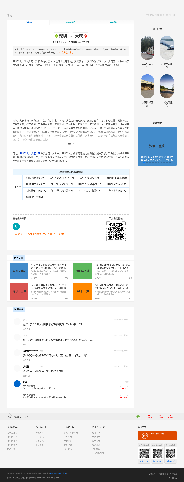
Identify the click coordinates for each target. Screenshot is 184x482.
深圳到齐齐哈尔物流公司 (90, 184)
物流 (9, 15)
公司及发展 (12, 433)
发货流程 (96, 437)
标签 (166, 474)
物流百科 (40, 433)
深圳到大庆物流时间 (31, 388)
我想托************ (30, 351)
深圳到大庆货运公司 (29, 153)
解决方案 (11, 449)
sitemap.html (44, 478)
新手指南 (96, 441)
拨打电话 (171, 418)
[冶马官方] (17, 383)
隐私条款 (18, 478)
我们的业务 (12, 437)
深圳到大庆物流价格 (47, 388)
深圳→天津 (82, 271)
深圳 (26, 417)
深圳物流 (173, 474)
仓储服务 (152, 474)
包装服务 (96, 449)
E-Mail (160, 418)
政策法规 (40, 441)
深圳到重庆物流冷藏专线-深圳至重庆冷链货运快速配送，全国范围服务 (49, 268)
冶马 (25, 382)
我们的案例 (12, 445)
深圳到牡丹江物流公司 (35, 190)
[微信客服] (138, 416)
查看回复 (26, 329)
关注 (114, 22)
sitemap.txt (34, 478)
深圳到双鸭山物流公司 (90, 190)
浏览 (72, 22)
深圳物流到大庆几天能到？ (33, 397)
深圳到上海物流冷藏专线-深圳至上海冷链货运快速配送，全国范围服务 (49, 288)
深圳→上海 (19, 291)
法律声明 (10, 478)
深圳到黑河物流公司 (35, 184)
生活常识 (40, 445)
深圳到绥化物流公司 (116, 190)
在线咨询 (149, 418)
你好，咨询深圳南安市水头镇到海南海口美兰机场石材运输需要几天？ (58, 340)
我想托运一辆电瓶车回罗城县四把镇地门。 (45, 371)
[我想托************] (17, 352)
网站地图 (25, 478)
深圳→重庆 (19, 271)
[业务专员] (16, 226)
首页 (9, 417)
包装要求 (68, 449)
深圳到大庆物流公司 (35, 178)
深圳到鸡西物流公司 (116, 184)
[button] (144, 162)
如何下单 (96, 433)
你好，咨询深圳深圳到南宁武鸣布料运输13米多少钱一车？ (53, 324)
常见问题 (96, 445)
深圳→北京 (82, 291)
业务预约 (68, 445)
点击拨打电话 (67, 52)
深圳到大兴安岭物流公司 (62, 178)
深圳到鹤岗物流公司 (89, 178)
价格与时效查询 (71, 433)
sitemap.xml (54, 478)
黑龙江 (17, 187)
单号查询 (68, 437)
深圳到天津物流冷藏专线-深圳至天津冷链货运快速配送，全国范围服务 (112, 268)
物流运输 (18, 417)
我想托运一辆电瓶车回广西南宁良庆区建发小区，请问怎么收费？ (56, 355)
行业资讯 (40, 437)
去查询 (124, 389)
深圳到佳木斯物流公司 (62, 184)
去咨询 (124, 398)
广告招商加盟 (98, 453)
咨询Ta (29, 22)
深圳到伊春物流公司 (35, 197)
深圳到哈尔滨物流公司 (116, 178)
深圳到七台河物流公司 (62, 190)
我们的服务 (12, 441)
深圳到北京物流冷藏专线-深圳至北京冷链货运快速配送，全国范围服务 (112, 288)
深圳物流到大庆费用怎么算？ (56, 397)
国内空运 (160, 474)
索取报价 (68, 441)
